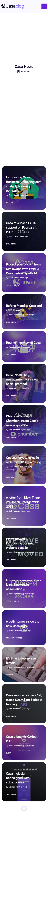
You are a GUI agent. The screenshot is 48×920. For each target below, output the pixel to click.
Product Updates (14, 638)
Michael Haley (14, 787)
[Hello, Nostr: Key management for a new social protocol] (24, 383)
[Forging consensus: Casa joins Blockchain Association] (24, 588)
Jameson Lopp (15, 388)
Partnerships (12, 285)
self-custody (12, 477)
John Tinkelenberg (16, 314)
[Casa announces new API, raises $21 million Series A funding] (24, 703)
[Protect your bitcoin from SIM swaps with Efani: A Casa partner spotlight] (24, 272)
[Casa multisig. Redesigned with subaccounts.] (24, 782)
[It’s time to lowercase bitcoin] (24, 664)
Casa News (11, 244)
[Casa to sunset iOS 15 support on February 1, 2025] (24, 231)
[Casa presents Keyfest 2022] (24, 742)
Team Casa (13, 195)
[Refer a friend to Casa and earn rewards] (24, 311)
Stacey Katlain (15, 630)
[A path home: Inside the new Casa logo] (24, 627)
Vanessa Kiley (14, 347)
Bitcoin (9, 203)
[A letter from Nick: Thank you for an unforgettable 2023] (24, 506)
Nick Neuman (14, 430)
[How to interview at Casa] (24, 346)
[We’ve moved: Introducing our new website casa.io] (24, 547)
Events (9, 753)
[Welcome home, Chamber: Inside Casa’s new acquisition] (24, 424)
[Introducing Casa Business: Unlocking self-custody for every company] (24, 188)
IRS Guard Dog (26, 466)
